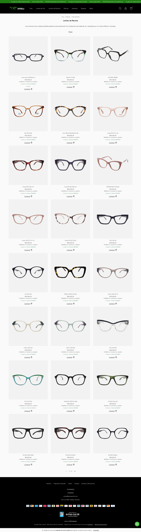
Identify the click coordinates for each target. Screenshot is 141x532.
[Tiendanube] (70, 521)
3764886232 (71, 493)
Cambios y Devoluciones (88, 483)
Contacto (76, 483)
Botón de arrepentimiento (101, 524)
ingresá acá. (90, 524)
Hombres (75, 8)
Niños (91, 8)
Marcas (66, 8)
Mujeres (83, 8)
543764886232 (70, 489)
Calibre (70, 483)
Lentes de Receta (54, 8)
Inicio (63, 17)
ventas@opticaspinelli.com (70, 496)
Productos (68, 17)
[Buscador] (120, 9)
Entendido (96, 530)
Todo (31, 8)
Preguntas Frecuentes (60, 483)
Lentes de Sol (40, 8)
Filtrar (70, 32)
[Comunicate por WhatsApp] (137, 524)
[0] (130, 9)
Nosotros (48, 483)
